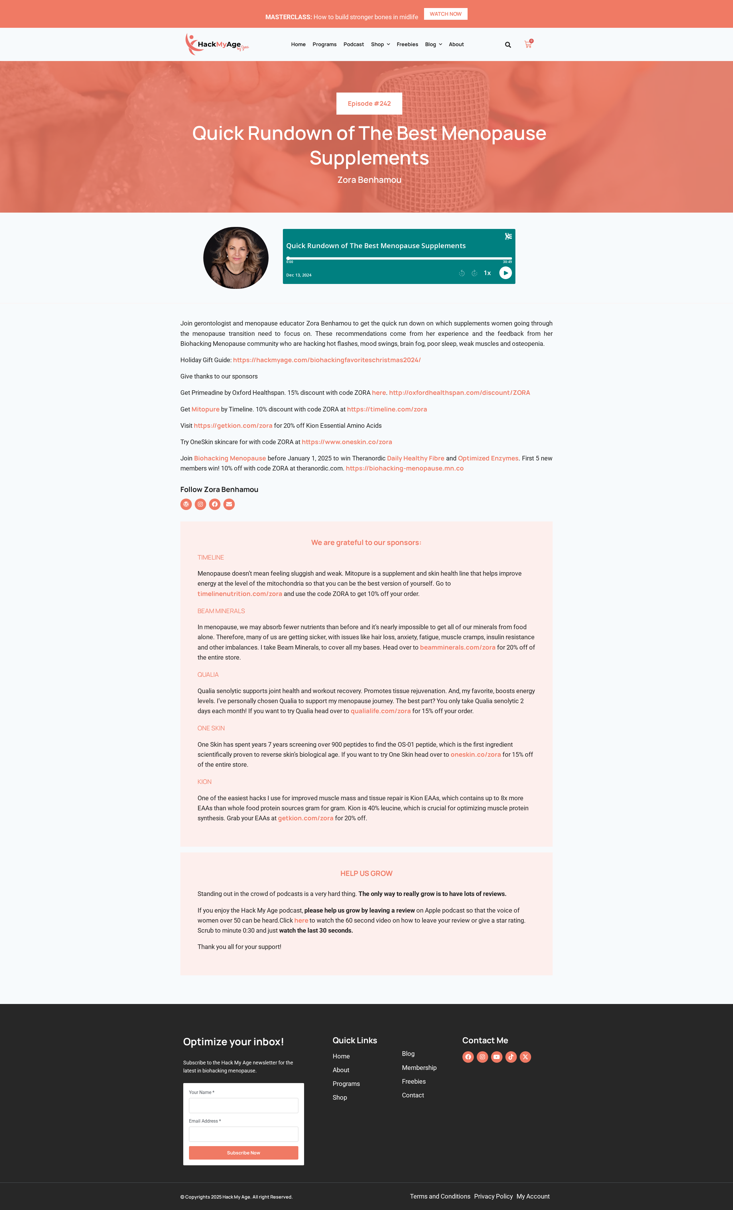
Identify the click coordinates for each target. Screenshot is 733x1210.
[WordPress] (186, 504)
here (301, 920)
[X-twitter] (525, 1057)
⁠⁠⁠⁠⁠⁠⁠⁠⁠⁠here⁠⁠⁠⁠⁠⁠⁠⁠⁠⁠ (379, 392)
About (456, 44)
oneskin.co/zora (476, 754)
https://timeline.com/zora (387, 409)
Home (298, 44)
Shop (377, 44)
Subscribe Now (243, 1153)
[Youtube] (497, 1057)
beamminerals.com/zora (458, 647)
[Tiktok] (511, 1057)
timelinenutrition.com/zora (240, 593)
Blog (430, 44)
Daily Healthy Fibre (415, 458)
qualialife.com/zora (381, 711)
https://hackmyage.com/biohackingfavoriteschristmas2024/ (327, 360)
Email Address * (205, 1121)
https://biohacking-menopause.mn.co (405, 468)
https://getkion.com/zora (233, 425)
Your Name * (201, 1092)
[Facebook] (214, 504)
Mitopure (206, 409)
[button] (508, 45)
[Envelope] (229, 504)
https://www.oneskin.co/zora (347, 442)
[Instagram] (200, 504)
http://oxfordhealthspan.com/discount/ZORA (459, 392)
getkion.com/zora (306, 818)
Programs (325, 44)
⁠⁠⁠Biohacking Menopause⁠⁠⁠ (230, 458)
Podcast (354, 44)
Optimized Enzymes (488, 458)
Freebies (407, 44)
